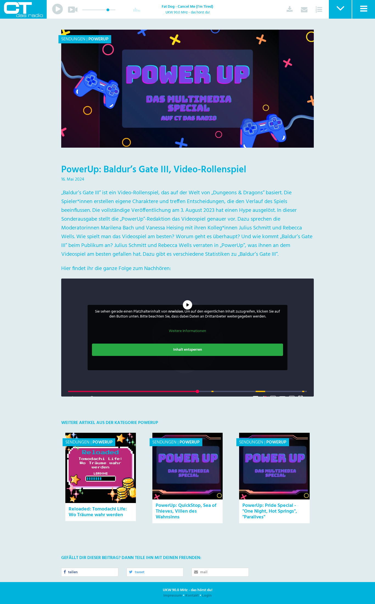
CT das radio (23, 9)
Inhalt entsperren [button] (187, 350)
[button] (340, 9)
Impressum (172, 595)
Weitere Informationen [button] (187, 331)
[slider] (108, 10)
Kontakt (192, 595)
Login (207, 595)
